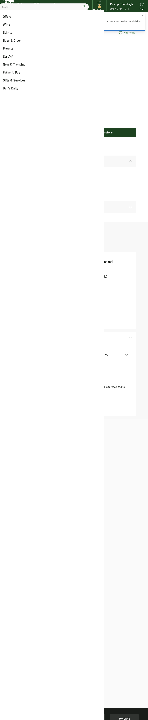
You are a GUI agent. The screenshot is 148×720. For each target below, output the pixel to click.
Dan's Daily (10, 88)
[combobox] (109, 354)
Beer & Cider (12, 40)
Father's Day (11, 72)
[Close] (142, 15)
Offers (7, 16)
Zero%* (8, 56)
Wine (6, 24)
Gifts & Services (14, 80)
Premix (8, 48)
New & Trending (14, 64)
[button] (99, 6)
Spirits (7, 32)
